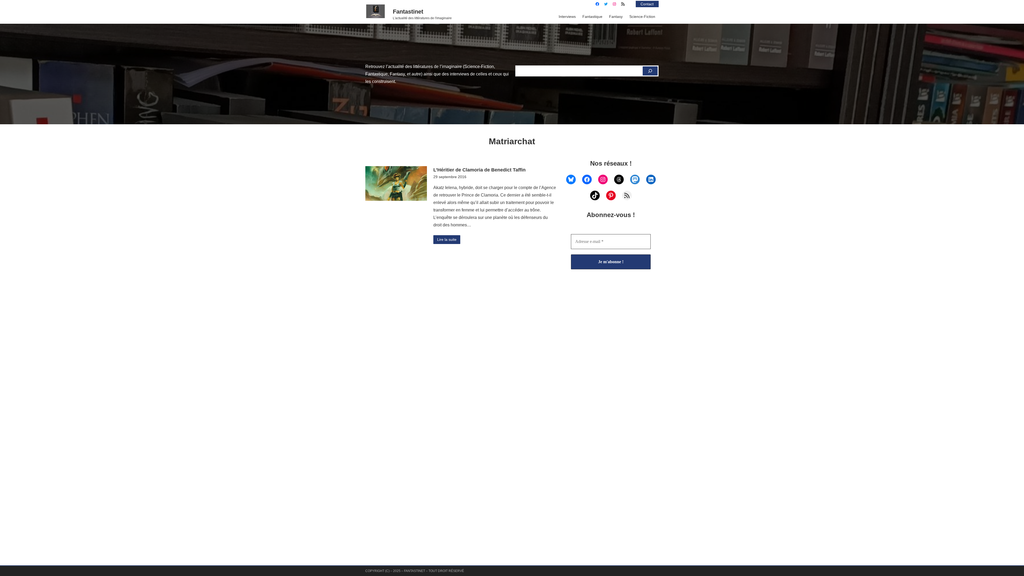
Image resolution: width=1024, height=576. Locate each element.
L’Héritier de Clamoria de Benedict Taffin (479, 170)
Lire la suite (447, 239)
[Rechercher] (650, 70)
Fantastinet (408, 11)
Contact (647, 4)
